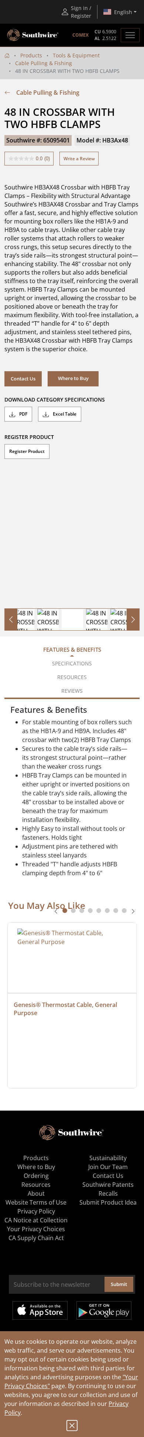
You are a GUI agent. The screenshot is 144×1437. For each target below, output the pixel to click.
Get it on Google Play (103, 1310)
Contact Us (23, 378)
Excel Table (64, 414)
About (36, 1193)
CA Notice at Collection (36, 1220)
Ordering (36, 1176)
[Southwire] (33, 35)
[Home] (7, 55)
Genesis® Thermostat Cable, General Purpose (66, 1009)
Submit (119, 1284)
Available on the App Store (40, 1310)
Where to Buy (36, 1167)
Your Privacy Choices (36, 1229)
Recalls (108, 1193)
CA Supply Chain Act (36, 1238)
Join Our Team (108, 1167)
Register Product (27, 451)
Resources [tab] (72, 677)
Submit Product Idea (108, 1202)
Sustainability (108, 1158)
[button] (73, 378)
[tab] (64, 910)
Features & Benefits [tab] (72, 649)
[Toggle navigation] (130, 35)
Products (31, 55)
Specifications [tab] (72, 663)
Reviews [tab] (72, 690)
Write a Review (79, 158)
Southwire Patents (108, 1185)
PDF (22, 414)
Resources (36, 1185)
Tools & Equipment (76, 55)
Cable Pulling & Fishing (43, 63)
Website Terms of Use (36, 1202)
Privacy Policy (36, 1211)
